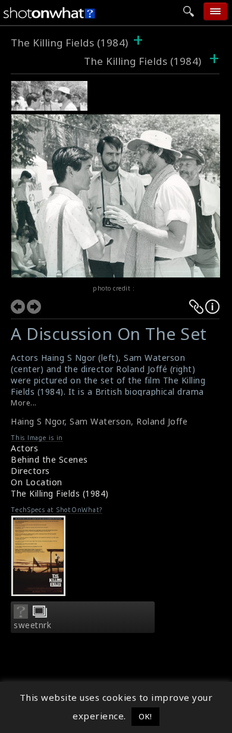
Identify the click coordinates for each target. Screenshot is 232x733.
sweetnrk (32, 625)
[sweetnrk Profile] (21, 615)
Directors (30, 470)
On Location (36, 482)
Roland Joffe (161, 421)
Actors (24, 448)
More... (24, 403)
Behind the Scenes (49, 459)
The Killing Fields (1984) (69, 42)
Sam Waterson (100, 421)
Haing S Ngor (37, 421)
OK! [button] (145, 716)
